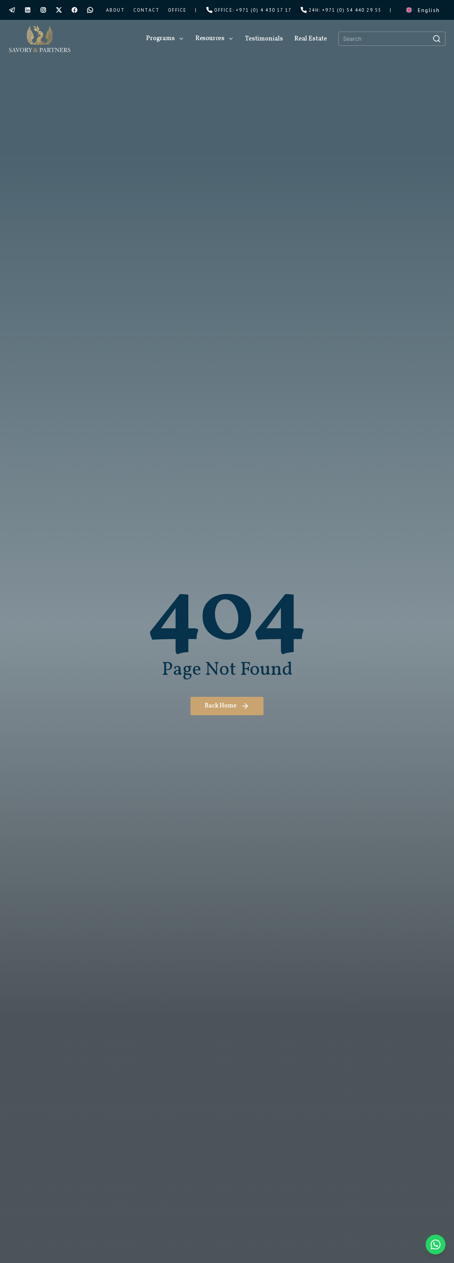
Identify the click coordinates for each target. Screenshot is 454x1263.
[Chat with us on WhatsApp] (435, 1244)
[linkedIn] (27, 9)
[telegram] (12, 9)
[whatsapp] (90, 9)
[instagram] (43, 9)
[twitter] (58, 9)
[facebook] (74, 9)
